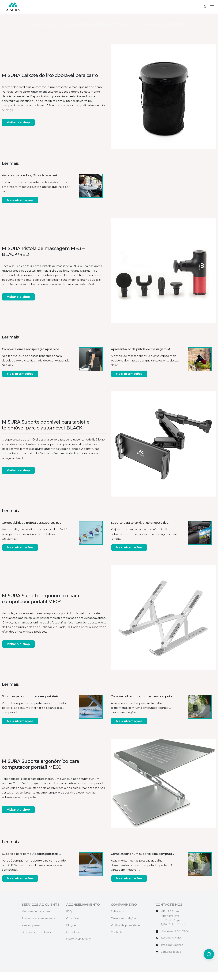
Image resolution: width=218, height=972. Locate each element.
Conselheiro (73, 932)
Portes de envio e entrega (38, 918)
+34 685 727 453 (171, 937)
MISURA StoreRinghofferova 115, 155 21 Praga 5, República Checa (173, 918)
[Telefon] (157, 938)
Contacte (117, 932)
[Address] (157, 911)
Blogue (71, 925)
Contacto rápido (171, 951)
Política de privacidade (125, 925)
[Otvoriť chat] (209, 954)
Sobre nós (117, 911)
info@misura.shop (172, 944)
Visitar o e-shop (18, 122)
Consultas (72, 918)
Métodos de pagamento (37, 911)
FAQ (69, 911)
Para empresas (31, 925)
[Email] (157, 945)
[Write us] (157, 952)
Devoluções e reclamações (39, 932)
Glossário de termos (78, 939)
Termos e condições (123, 918)
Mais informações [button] (20, 200)
